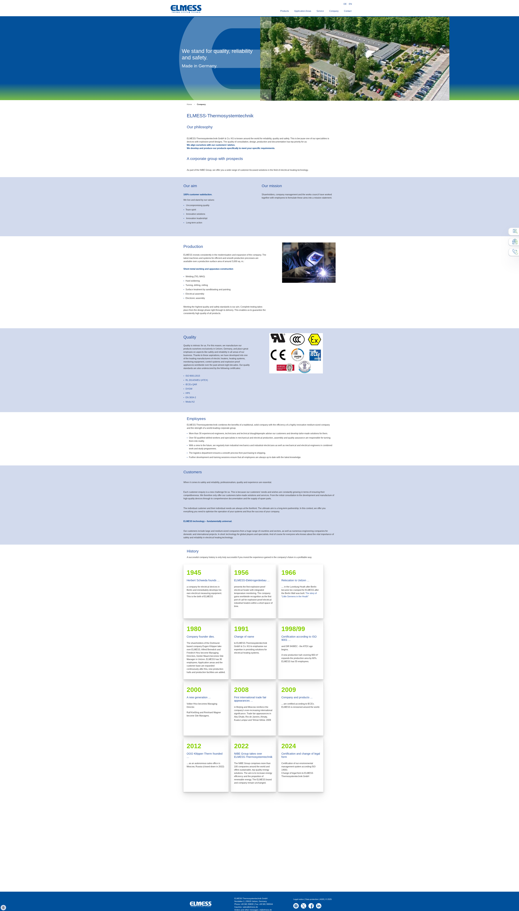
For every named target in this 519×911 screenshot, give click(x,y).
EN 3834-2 (191, 397)
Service (320, 11)
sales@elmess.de (250, 907)
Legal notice (298, 899)
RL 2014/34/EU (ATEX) (197, 380)
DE (345, 4)
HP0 (188, 393)
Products (284, 11)
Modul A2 (190, 402)
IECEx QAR (191, 384)
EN (350, 4)
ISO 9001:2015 (193, 376)
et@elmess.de (266, 910)
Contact (347, 11)
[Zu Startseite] (186, 4)
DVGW (189, 389)
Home (189, 104)
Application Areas (302, 11)
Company (334, 11)
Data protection (311, 899)
